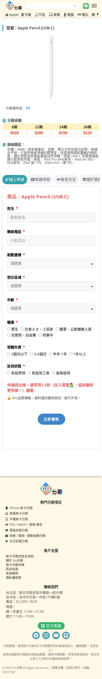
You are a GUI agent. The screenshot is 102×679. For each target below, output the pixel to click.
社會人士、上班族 (39, 329)
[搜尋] (76, 6)
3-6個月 (40, 354)
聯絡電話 (14, 231)
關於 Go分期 (14, 560)
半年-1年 (60, 354)
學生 (14, 329)
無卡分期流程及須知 (20, 556)
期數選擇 (14, 254)
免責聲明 (12, 573)
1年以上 (79, 354)
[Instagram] (46, 635)
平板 (41, 14)
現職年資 (14, 347)
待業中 (47, 335)
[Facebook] (36, 635)
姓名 (11, 208)
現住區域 (14, 277)
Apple (14, 14)
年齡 (11, 299)
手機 (27, 14)
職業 (11, 322)
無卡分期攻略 (15, 565)
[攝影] (93, 14)
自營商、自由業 (23, 335)
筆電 (56, 14)
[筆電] (51, 15)
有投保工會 (41, 373)
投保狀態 (14, 366)
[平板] (36, 14)
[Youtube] (56, 635)
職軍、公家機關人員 (76, 329)
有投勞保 (18, 373)
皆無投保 (63, 373)
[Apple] (7, 15)
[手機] (22, 14)
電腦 (70, 14)
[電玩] (79, 15)
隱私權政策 (13, 577)
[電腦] (65, 15)
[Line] (66, 635)
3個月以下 (19, 354)
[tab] (14, 179)
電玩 (85, 14)
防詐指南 (12, 569)
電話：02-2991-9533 (21, 601)
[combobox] (50, 6)
